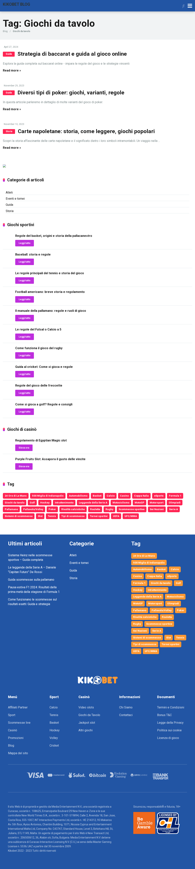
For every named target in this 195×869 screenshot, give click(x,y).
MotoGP (139, 502)
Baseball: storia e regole (33, 254)
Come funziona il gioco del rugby (38, 348)
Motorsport (156, 502)
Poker (52, 509)
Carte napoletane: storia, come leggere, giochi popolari (86, 131)
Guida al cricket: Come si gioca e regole (44, 367)
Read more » (12, 70)
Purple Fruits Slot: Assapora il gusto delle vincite (50, 459)
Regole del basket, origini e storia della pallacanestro (53, 236)
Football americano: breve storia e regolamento (50, 292)
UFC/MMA (131, 516)
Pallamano (11, 509)
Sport (11, 715)
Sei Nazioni (157, 509)
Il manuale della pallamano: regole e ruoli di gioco (50, 311)
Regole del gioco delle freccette (38, 385)
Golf (32, 502)
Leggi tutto (24, 243)
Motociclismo (121, 502)
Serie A (173, 509)
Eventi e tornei (15, 198)
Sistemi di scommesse (19, 516)
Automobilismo (78, 495)
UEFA (116, 516)
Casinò (12, 730)
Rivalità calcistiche (73, 509)
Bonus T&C (164, 715)
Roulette (95, 509)
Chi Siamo (126, 707)
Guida (9, 54)
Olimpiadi (175, 502)
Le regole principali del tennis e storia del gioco (49, 273)
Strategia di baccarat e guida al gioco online (72, 54)
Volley (54, 738)
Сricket (54, 745)
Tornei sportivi (99, 516)
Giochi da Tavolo (89, 715)
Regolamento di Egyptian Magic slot (41, 440)
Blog (5, 31)
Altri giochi (85, 730)
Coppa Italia (141, 495)
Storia (9, 131)
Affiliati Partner (18, 707)
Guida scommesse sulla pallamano (31, 579)
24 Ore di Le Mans (16, 495)
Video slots (86, 707)
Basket (97, 495)
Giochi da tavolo (14, 502)
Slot (40, 516)
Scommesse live (19, 722)
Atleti (9, 192)
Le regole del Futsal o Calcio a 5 (38, 329)
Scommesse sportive (132, 509)
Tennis (52, 516)
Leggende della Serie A (93, 502)
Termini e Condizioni (170, 707)
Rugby (109, 509)
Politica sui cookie (169, 730)
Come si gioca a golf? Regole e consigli (43, 404)
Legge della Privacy (170, 722)
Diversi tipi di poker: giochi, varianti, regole (71, 92)
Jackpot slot (86, 722)
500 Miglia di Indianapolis (48, 495)
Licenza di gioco (168, 738)
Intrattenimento (64, 502)
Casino (124, 495)
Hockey (45, 502)
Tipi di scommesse (73, 516)
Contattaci (126, 715)
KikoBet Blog (16, 4)
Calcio (111, 495)
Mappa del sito (18, 753)
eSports (159, 495)
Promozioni (15, 738)
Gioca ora (24, 447)
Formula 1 (175, 495)
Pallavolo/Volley (33, 509)
